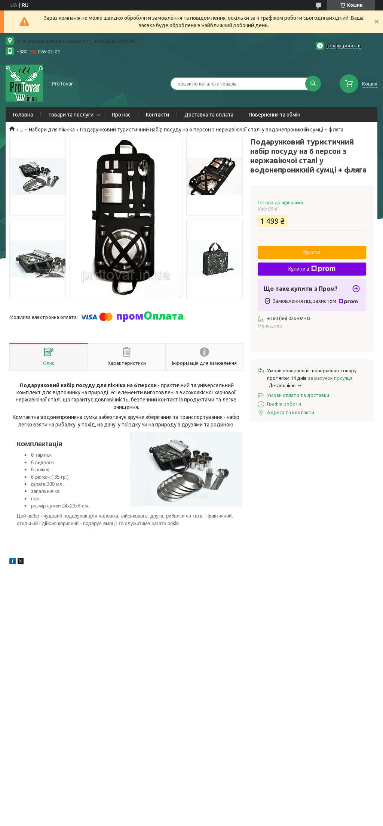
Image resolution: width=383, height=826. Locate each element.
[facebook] (12, 562)
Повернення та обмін (274, 114)
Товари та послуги (71, 114)
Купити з (298, 269)
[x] (21, 562)
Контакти (157, 114)
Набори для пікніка (52, 130)
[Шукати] (313, 83)
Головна (23, 114)
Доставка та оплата (208, 114)
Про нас (121, 114)
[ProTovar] (24, 83)
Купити (312, 252)
